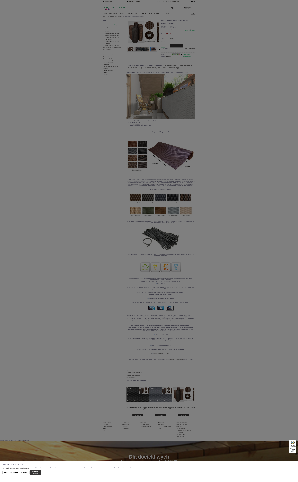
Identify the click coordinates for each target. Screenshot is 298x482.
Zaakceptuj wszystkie (35, 472)
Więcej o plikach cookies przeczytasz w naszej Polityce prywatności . (16, 468)
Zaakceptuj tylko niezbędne (10, 472)
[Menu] (295, 441)
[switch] (292, 451)
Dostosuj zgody (24, 472)
